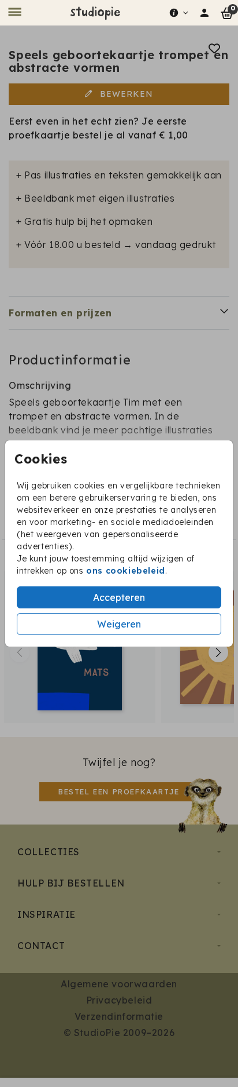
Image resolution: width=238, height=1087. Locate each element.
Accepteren (119, 597)
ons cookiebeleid (125, 571)
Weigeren (119, 624)
